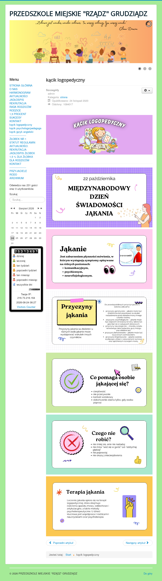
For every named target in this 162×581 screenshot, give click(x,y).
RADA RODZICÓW (20, 107)
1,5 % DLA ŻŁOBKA (21, 157)
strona (63, 97)
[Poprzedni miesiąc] (14, 208)
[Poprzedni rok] (11, 208)
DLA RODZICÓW (19, 160)
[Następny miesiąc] (38, 208)
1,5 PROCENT (17, 114)
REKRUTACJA (17, 103)
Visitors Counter (26, 307)
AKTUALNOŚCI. (18, 146)
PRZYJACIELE (18, 171)
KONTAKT (15, 121)
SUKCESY (15, 117)
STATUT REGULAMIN (22, 142)
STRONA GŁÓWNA (20, 85)
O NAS (13, 89)
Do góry (148, 573)
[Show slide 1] (139, 68)
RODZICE (15, 110)
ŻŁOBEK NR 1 (17, 139)
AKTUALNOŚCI (18, 96)
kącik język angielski (21, 132)
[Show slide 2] (144, 68)
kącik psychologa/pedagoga (25, 128)
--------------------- (17, 135)
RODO (13, 174)
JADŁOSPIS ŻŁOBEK (22, 153)
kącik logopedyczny (20, 124)
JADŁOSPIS (16, 100)
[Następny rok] (41, 208)
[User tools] (147, 90)
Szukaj (13, 194)
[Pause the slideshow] (140, 42)
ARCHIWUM (16, 178)
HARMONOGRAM (19, 92)
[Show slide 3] (150, 68)
